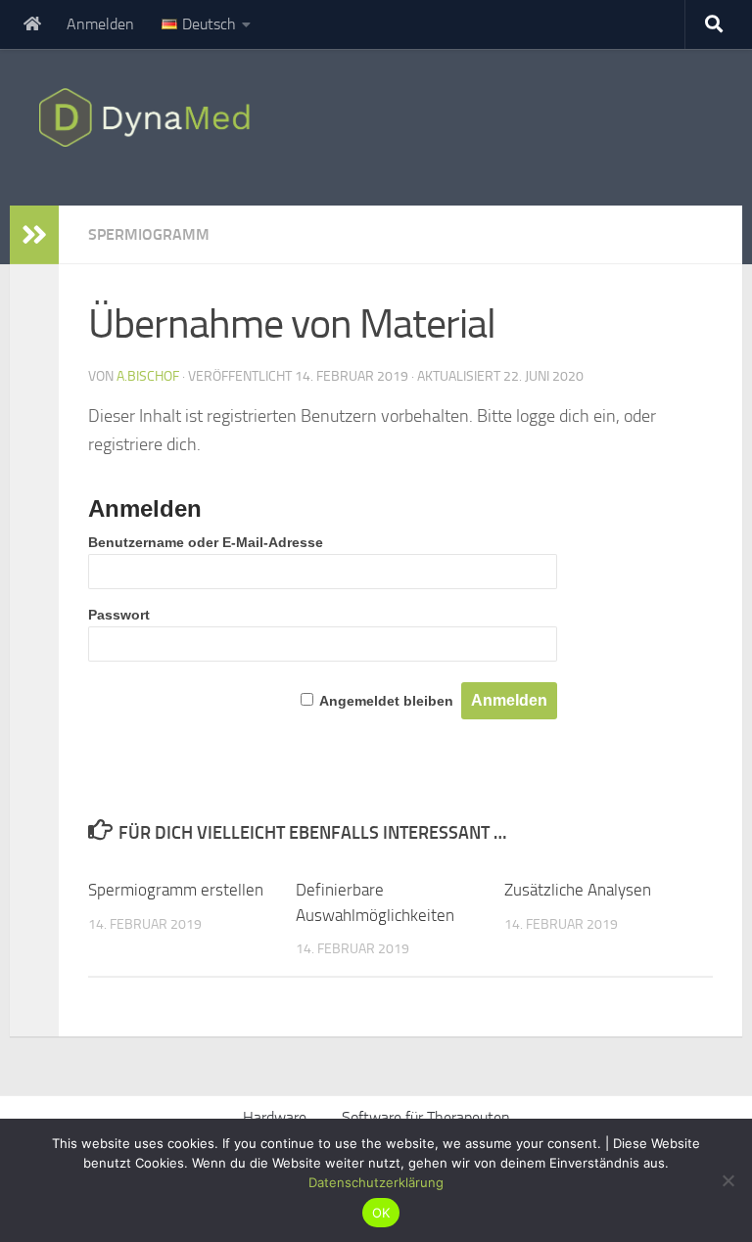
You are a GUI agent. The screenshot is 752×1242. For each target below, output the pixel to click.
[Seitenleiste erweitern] (34, 235)
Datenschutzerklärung (376, 1182)
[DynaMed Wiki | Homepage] (149, 117)
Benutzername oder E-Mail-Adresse (205, 542)
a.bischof (148, 376)
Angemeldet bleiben (386, 701)
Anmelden (100, 24)
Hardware (274, 1117)
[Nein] (727, 1180)
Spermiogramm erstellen (175, 889)
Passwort (119, 614)
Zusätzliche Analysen (577, 889)
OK (381, 1212)
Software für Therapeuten (426, 1117)
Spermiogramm (149, 234)
